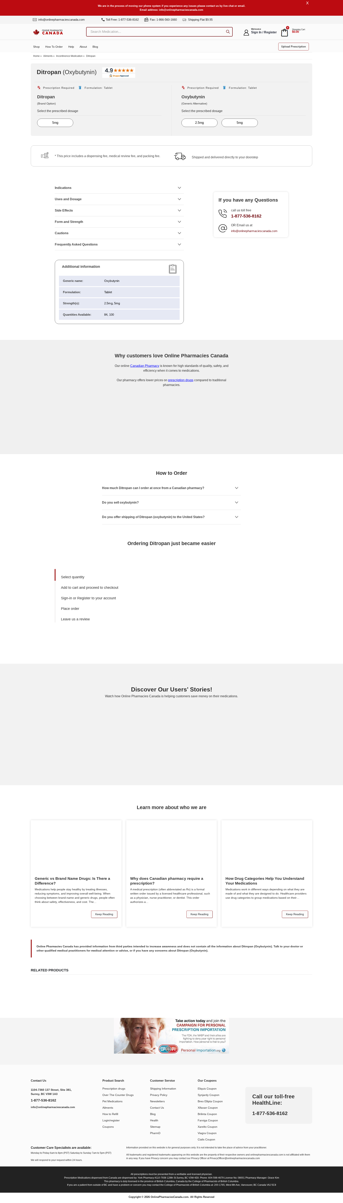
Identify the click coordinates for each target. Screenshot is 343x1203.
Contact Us (157, 1107)
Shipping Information (163, 1088)
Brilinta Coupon (207, 1114)
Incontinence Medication (69, 56)
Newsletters (157, 1101)
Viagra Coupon (207, 1133)
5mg (55, 122)
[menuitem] (115, 577)
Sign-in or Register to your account (88, 598)
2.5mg (199, 122)
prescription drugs (180, 380)
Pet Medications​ (112, 1101)
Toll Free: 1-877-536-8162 (122, 19)
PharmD (155, 1133)
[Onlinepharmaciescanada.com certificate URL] (171, 437)
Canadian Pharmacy (144, 365)
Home (36, 56)
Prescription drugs (113, 1088)
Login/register (111, 1120)
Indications (63, 188)
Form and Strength (69, 221)
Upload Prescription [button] (293, 46)
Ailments (48, 56)
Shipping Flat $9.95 (200, 19)
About (83, 46)
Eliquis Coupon (207, 1088)
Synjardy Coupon (208, 1095)
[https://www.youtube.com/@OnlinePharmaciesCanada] (44, 1117)
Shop (36, 46)
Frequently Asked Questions (76, 244)
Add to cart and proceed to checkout (89, 588)
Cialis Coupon (206, 1139)
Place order (70, 609)
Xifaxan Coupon (208, 1107)
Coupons (108, 1126)
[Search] (228, 32)
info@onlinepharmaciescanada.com (181, 9)
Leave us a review (75, 619)
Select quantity (72, 577)
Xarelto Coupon (207, 1126)
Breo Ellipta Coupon (210, 1101)
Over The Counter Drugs (118, 1095)
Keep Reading (104, 914)
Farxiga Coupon (208, 1120)
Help (71, 46)
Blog (95, 46)
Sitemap (155, 1126)
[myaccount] (246, 32)
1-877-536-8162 (246, 216)
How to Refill (110, 1114)
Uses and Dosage (68, 199)
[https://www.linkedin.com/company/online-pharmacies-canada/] (35, 1117)
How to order (54, 46)
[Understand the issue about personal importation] (171, 1036)
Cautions (61, 233)
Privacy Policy (158, 1095)
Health (154, 1120)
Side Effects (64, 210)
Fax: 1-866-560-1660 (163, 19)
